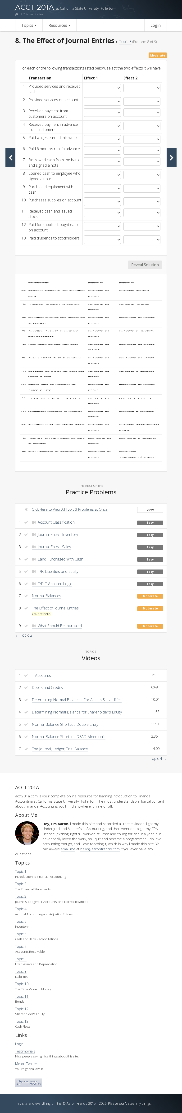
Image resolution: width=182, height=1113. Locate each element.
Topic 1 (21, 871)
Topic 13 (22, 1021)
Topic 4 (21, 908)
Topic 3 (125, 41)
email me (68, 849)
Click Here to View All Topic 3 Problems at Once (70, 509)
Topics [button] (27, 25)
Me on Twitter (26, 1063)
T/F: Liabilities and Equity (57, 571)
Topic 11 (22, 996)
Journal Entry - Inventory (57, 534)
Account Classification (56, 522)
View (150, 510)
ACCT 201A (64, 7)
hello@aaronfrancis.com (100, 849)
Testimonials (25, 1051)
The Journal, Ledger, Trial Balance (60, 749)
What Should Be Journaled (59, 625)
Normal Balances (46, 595)
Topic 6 (21, 933)
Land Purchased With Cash (60, 559)
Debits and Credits (47, 687)
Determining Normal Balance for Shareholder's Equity (77, 712)
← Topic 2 (23, 635)
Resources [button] (58, 25)
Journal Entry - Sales (54, 546)
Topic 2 (21, 883)
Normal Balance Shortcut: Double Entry (65, 724)
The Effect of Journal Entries (55, 608)
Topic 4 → (158, 758)
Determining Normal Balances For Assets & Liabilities (77, 699)
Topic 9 (21, 971)
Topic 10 (22, 983)
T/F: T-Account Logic (54, 583)
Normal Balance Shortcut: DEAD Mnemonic (68, 736)
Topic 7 (21, 946)
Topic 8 (21, 958)
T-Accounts (41, 675)
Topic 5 (21, 921)
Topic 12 (22, 1008)
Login (155, 25)
